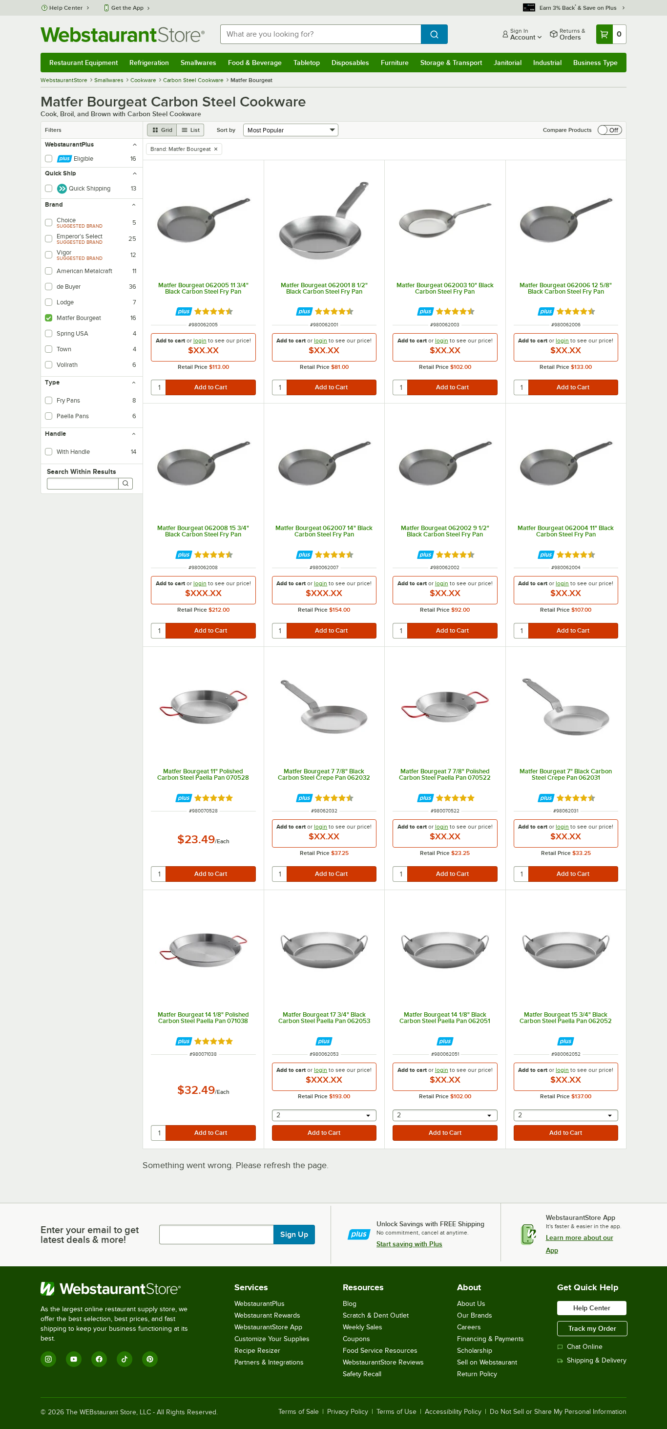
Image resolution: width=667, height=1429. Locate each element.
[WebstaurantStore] (121, 1289)
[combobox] (320, 34)
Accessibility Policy (453, 1411)
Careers (469, 1327)
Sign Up (294, 1234)
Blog (349, 1303)
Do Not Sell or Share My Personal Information (558, 1411)
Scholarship (474, 1350)
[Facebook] (99, 1359)
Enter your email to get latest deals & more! (90, 1234)
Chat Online (585, 1346)
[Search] (125, 484)
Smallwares (198, 62)
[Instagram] (48, 1359)
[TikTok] (124, 1359)
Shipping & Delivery (596, 1360)
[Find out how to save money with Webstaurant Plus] (183, 311)
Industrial (547, 62)
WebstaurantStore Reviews (383, 1362)
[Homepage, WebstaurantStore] (123, 34)
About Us (471, 1303)
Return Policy (477, 1374)
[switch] (610, 130)
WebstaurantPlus (259, 1303)
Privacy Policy (347, 1411)
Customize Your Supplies (272, 1339)
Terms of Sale (298, 1411)
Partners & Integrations (269, 1362)
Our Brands (474, 1315)
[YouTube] (74, 1359)
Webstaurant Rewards (267, 1315)
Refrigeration (149, 62)
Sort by (226, 130)
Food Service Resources (380, 1350)
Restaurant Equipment (83, 62)
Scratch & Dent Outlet (376, 1315)
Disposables (350, 62)
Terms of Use (396, 1411)
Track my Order (592, 1328)
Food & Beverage (255, 62)
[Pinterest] (150, 1359)
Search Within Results (81, 471)
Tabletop (306, 62)
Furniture (395, 62)
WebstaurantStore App (268, 1327)
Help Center (66, 7)
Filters (53, 130)
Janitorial (507, 62)
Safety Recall (362, 1374)
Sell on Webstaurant (487, 1362)
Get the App (127, 7)
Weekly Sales (362, 1327)
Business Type (595, 62)
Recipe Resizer (257, 1350)
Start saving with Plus (409, 1244)
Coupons (356, 1339)
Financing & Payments (490, 1339)
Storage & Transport (451, 62)
